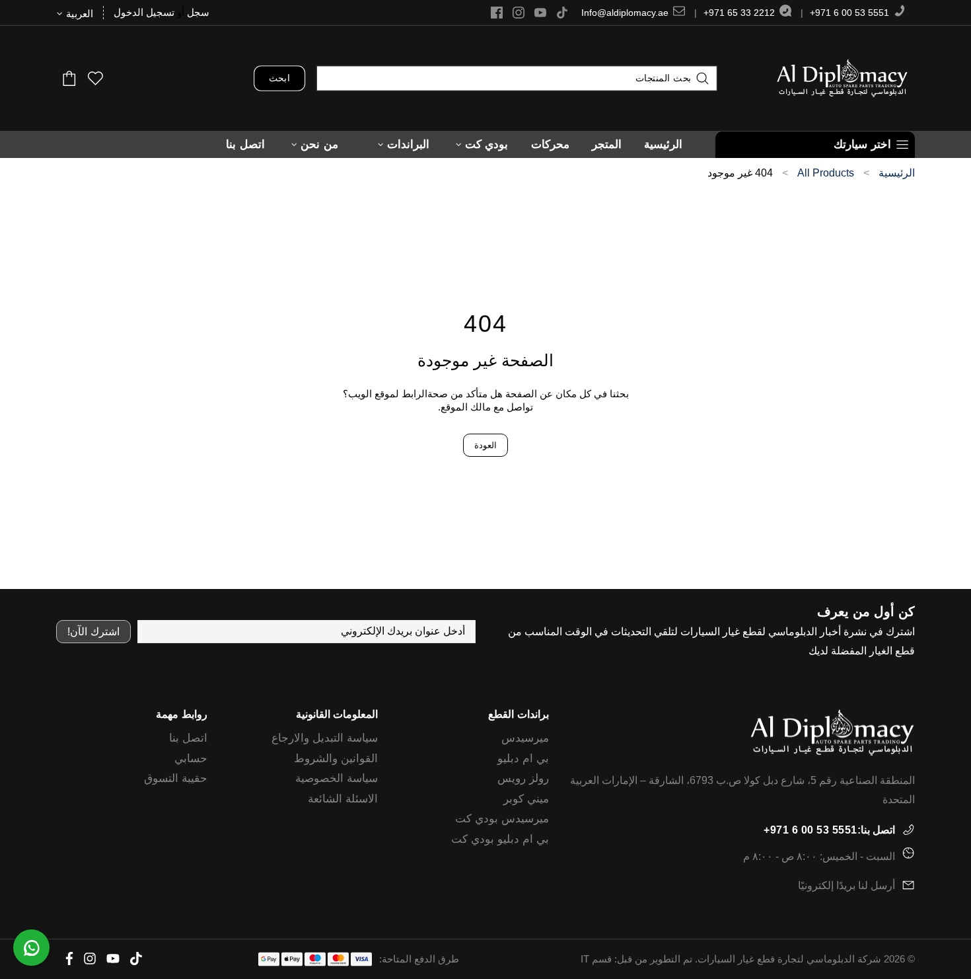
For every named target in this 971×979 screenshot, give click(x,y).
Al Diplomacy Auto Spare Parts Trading (842, 78)
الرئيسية (897, 173)
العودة (485, 445)
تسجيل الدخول (144, 12)
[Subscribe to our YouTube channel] (540, 13)
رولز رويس (523, 778)
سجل (198, 12)
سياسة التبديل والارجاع (324, 738)
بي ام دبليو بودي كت (500, 839)
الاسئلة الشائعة (343, 799)
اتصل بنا (188, 738)
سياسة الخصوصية (336, 778)
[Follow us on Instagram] (518, 13)
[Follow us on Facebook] (497, 13)
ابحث (279, 78)
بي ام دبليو (523, 758)
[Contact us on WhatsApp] (31, 947)
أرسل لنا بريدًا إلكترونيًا (846, 885)
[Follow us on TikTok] (562, 13)
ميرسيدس (525, 738)
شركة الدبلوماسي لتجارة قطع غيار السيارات (789, 958)
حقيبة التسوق (175, 778)
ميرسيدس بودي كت (502, 818)
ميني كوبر (526, 799)
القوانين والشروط (336, 758)
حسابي (190, 758)
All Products (825, 173)
